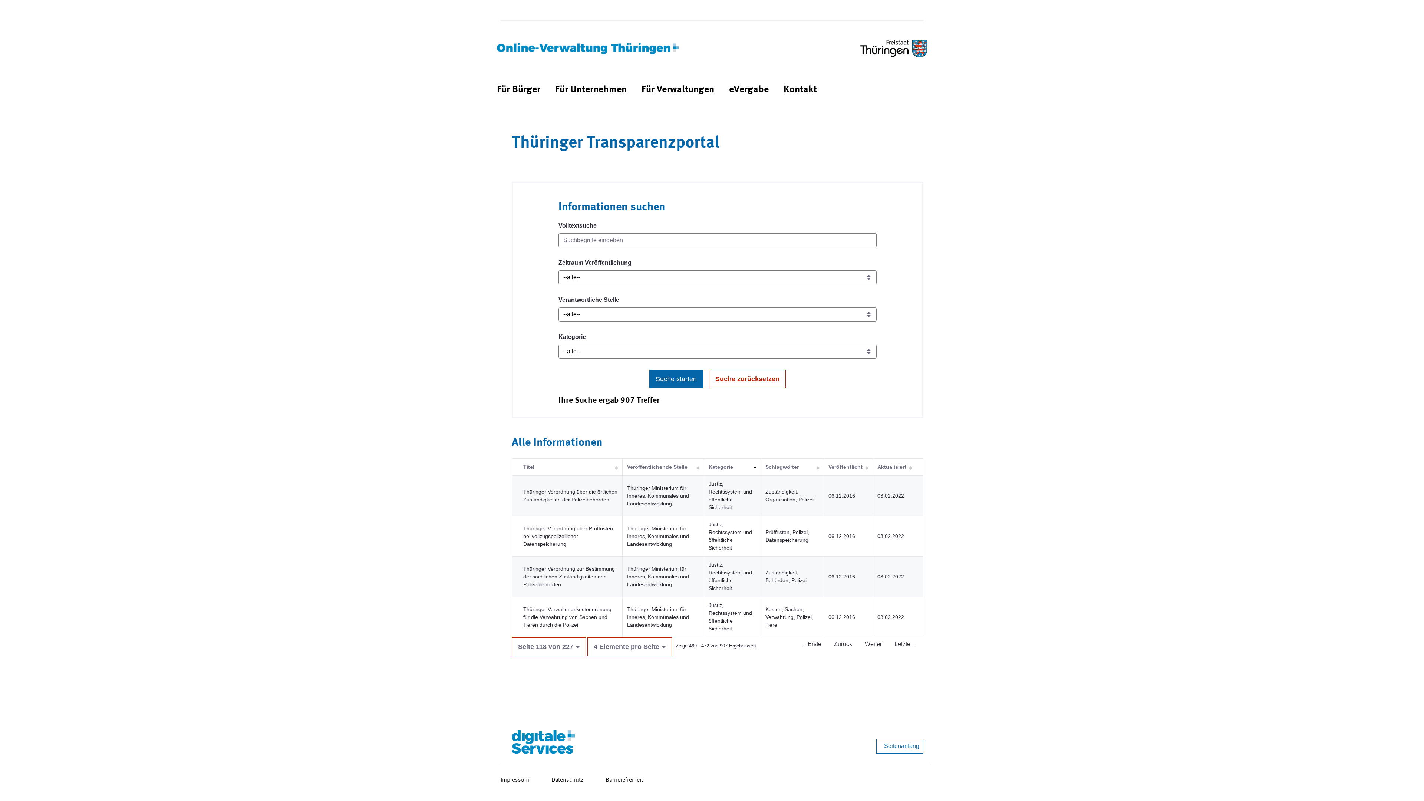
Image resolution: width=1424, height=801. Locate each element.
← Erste (810, 644)
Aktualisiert (891, 467)
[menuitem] (518, 90)
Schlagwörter (782, 467)
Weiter (873, 644)
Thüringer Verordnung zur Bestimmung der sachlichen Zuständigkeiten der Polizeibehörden (569, 576)
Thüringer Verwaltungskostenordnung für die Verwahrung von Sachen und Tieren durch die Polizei (567, 617)
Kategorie (572, 337)
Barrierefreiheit (624, 780)
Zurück (843, 644)
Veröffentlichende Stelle (657, 467)
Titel (528, 467)
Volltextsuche (577, 225)
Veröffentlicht (845, 467)
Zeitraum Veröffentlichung (595, 263)
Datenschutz (567, 780)
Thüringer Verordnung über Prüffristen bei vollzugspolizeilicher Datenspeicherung (568, 536)
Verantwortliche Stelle (588, 300)
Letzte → (906, 644)
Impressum (515, 780)
